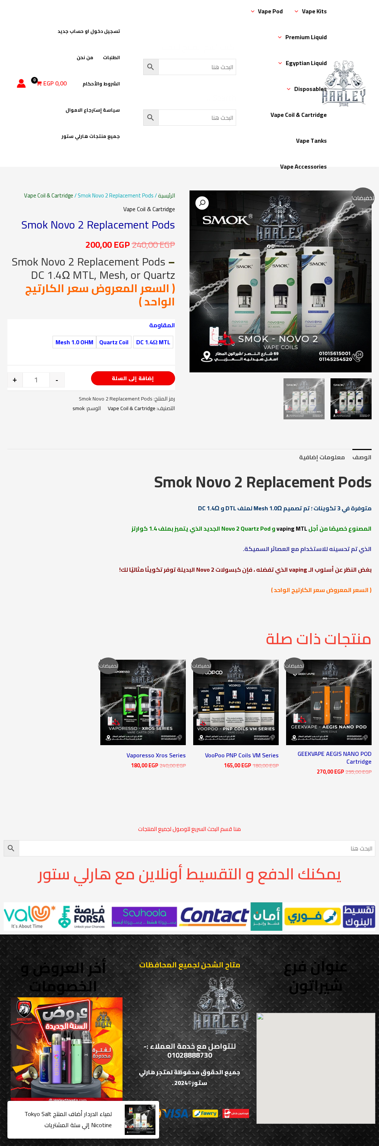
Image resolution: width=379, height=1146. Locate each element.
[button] (298, 11)
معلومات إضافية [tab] (322, 457)
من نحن (85, 57)
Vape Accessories (303, 166)
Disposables (310, 88)
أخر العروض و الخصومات (63, 977)
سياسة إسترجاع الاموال (93, 109)
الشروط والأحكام (101, 83)
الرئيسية (166, 195)
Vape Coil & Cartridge (299, 114)
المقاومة (162, 325)
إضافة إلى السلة (133, 378)
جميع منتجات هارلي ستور (90, 136)
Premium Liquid (306, 37)
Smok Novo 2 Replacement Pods (88, 261)
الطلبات (111, 57)
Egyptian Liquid (306, 62)
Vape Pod (270, 11)
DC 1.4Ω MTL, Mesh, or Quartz (103, 274)
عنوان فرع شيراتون (316, 975)
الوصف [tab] (362, 457)
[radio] (153, 342)
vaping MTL (291, 528)
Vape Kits (314, 11)
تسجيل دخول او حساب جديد (89, 31)
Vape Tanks (311, 140)
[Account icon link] (21, 83)
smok (79, 408)
